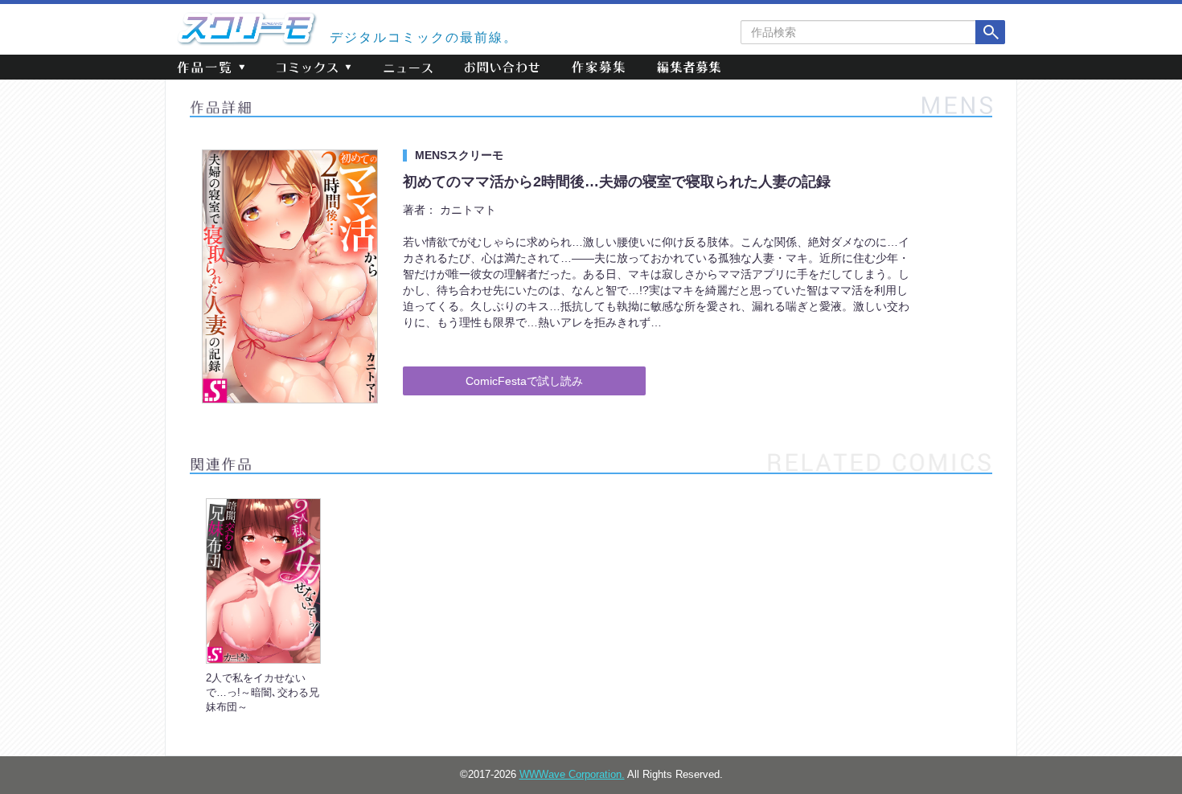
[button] (211, 67)
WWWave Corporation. (572, 774)
